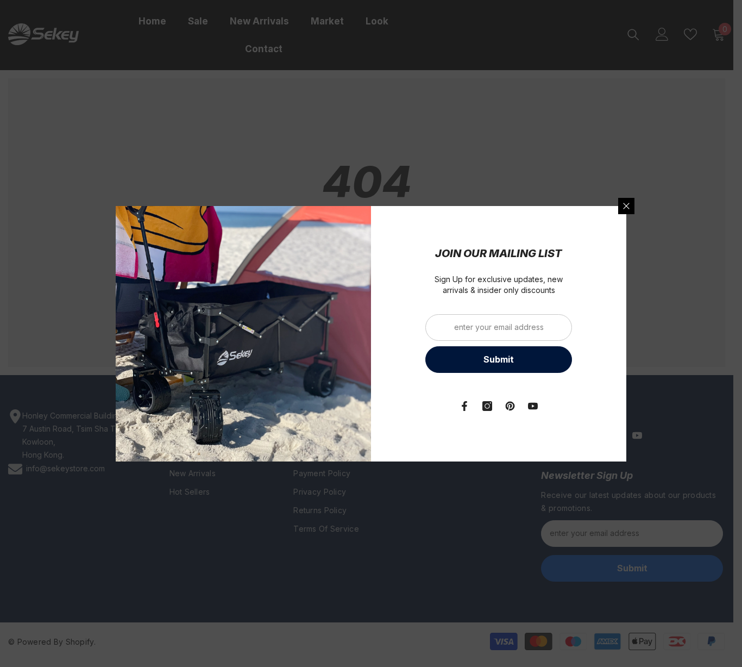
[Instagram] (487, 406)
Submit (498, 359)
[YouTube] (532, 406)
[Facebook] (464, 406)
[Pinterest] (510, 406)
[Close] (626, 206)
